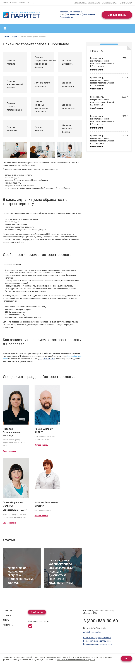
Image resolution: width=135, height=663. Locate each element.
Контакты (8, 625)
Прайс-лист (97, 50)
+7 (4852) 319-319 (47, 359)
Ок (126, 658)
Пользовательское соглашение (97, 641)
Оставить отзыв (94, 2)
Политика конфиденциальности (97, 638)
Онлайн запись (117, 14)
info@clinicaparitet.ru (92, 632)
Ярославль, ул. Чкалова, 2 (71, 12)
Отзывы (7, 615)
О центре (7, 611)
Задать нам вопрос (109, 2)
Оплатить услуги (80, 2)
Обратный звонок (125, 2)
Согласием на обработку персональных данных (76, 660)
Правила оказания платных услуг (97, 644)
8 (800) (71, 14)
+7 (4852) (87, 14)
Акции (6, 620)
